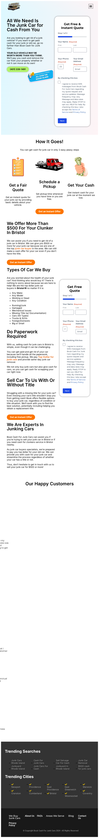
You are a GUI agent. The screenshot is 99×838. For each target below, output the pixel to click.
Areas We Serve (55, 815)
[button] (91, 6)
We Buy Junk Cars (14, 817)
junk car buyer (23, 248)
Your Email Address (78, 61)
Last (75, 45)
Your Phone (63, 60)
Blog (71, 815)
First (59, 45)
